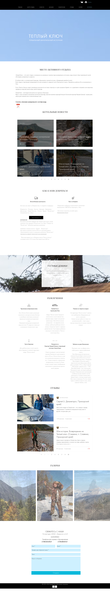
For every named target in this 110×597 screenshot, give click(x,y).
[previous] (3, 497)
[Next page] (65, 179)
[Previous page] (44, 179)
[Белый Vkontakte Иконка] (81, 2)
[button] (18, 495)
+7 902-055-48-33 (47, 541)
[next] (106, 497)
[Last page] (68, 179)
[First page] (41, 179)
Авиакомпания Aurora (62, 212)
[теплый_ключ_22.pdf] (18, 106)
